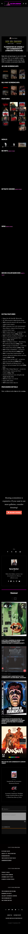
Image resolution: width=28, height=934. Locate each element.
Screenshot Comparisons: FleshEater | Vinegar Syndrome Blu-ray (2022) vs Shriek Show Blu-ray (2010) (14, 794)
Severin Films (8, 638)
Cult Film (7, 41)
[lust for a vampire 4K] (14, 619)
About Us (9, 915)
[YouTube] (12, 909)
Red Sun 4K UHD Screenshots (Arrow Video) (14, 762)
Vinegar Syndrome (18, 41)
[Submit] (20, 551)
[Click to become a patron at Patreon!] (14, 514)
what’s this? (18, 189)
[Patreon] (9, 909)
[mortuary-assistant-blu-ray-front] (14, 659)
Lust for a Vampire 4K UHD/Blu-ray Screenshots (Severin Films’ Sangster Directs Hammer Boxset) (13, 642)
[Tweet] (11, 551)
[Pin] (15, 551)
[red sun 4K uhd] (14, 742)
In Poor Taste (17, 915)
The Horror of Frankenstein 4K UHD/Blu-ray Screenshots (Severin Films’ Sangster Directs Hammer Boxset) (13, 721)
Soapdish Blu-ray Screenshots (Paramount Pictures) (14, 781)
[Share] (7, 551)
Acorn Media (4, 673)
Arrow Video (4, 759)
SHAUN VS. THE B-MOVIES (9, 853)
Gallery (11, 41)
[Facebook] (5, 909)
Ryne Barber (14, 38)
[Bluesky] (15, 909)
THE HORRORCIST (7, 898)
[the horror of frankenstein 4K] (14, 698)
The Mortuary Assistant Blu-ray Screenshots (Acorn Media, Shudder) (14, 677)
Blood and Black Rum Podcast (14, 918)
